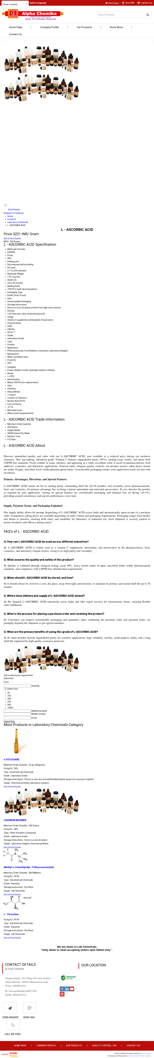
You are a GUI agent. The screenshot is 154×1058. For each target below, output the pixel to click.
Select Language (37, 3)
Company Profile (49, 27)
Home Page (15, 27)
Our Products (84, 27)
